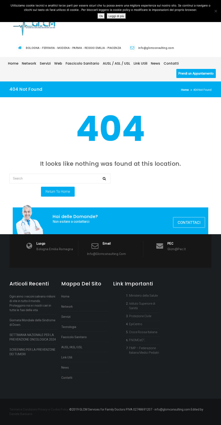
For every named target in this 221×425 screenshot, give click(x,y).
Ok (101, 16)
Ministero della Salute (143, 295)
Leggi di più (116, 16)
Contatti (66, 377)
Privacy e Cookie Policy (53, 409)
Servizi (66, 316)
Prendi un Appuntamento (196, 73)
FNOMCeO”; (137, 340)
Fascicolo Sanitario (74, 337)
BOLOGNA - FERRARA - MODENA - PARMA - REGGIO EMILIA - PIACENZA (73, 47)
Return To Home (58, 191)
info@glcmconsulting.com (156, 47)
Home (65, 296)
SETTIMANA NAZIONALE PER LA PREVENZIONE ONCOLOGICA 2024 (32, 337)
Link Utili (66, 357)
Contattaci (189, 222)
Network (67, 306)
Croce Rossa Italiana (143, 332)
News (65, 367)
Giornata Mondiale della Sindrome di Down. (32, 322)
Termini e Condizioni (23, 409)
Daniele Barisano (20, 414)
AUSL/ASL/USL (71, 347)
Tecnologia (68, 327)
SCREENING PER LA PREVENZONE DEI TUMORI (32, 352)
